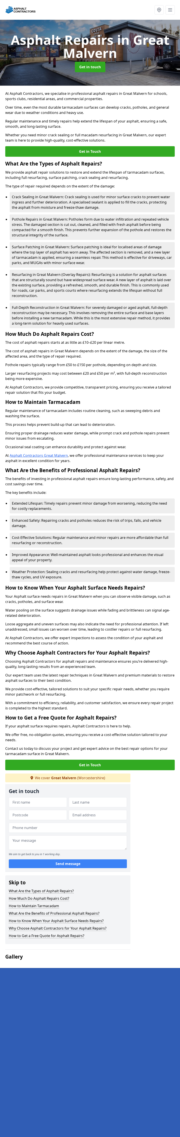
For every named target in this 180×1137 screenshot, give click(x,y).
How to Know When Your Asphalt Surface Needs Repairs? (56, 920)
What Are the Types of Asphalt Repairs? (41, 891)
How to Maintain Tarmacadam (34, 905)
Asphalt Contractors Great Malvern (39, 455)
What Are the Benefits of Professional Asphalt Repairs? (54, 913)
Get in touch (90, 67)
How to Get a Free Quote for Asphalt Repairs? (46, 935)
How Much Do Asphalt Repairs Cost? (39, 898)
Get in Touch (90, 151)
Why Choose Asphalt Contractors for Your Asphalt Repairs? (57, 928)
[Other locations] (159, 9)
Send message (68, 863)
